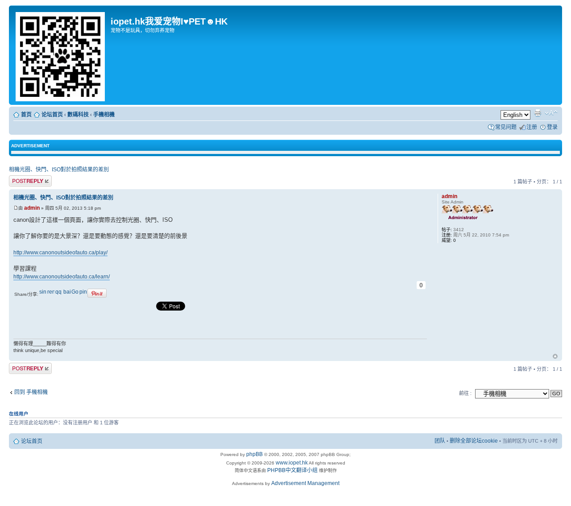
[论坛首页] (61, 55)
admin (32, 208)
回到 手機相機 (31, 392)
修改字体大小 (551, 113)
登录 (552, 127)
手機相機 (104, 115)
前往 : (465, 393)
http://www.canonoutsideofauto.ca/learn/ (61, 277)
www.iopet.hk (291, 463)
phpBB (254, 454)
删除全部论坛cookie (474, 441)
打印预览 (537, 113)
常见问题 (506, 127)
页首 (555, 357)
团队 (439, 441)
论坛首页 (52, 115)
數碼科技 (78, 115)
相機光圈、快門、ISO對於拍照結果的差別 (59, 169)
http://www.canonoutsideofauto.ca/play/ (60, 252)
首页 (26, 115)
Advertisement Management (305, 483)
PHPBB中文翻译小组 (292, 470)
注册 (531, 127)
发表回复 (19, 180)
